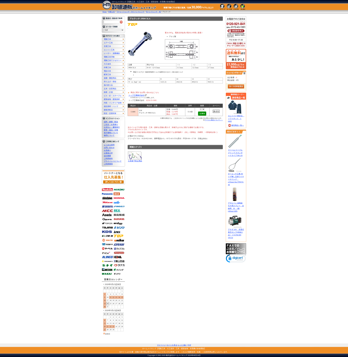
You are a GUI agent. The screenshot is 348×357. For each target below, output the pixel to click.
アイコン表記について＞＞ (214, 120)
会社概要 (107, 156)
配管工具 (107, 74)
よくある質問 (109, 145)
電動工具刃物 (109, 57)
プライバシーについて (113, 161)
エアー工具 (108, 43)
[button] (236, 259)
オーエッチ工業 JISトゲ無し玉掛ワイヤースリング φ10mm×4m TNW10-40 (236, 179)
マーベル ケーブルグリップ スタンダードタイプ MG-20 (235, 152)
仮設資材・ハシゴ (111, 106)
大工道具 (107, 64)
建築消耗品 (108, 110)
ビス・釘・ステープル (113, 96)
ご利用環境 (108, 164)
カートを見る (172, 345)
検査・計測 (108, 92)
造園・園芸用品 (110, 78)
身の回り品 (108, 85)
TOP (189, 345)
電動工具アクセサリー (113, 60)
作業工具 (107, 67)
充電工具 (107, 46)
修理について (109, 135)
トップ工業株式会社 (136, 95)
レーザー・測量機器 (112, 53)
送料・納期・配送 (111, 122)
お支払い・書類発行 (112, 127)
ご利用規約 (108, 158)
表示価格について (111, 133)
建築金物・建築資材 (112, 99)
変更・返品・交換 (111, 130)
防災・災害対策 (110, 113)
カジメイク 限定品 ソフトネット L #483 (236, 118)
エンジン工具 (109, 50)
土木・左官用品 (110, 89)
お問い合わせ (109, 148)
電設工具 (107, 71)
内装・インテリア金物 (113, 103)
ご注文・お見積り (111, 124)
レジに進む (182, 345)
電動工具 (107, 39)
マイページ (161, 345)
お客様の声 (108, 153)
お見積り (107, 150)
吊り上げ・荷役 (110, 82)
